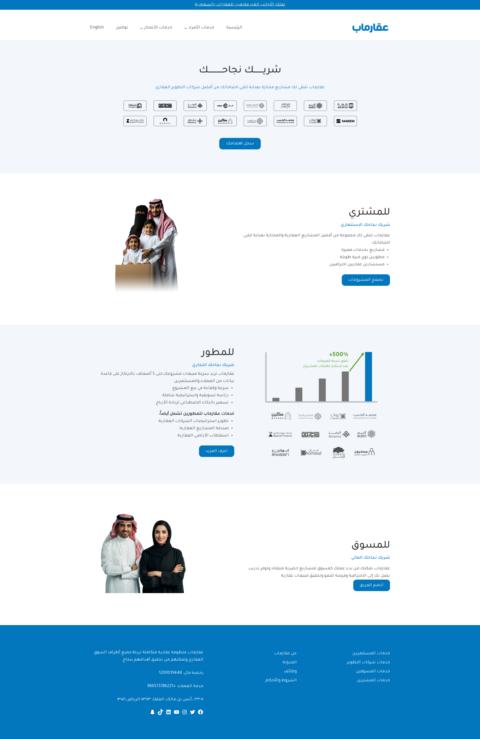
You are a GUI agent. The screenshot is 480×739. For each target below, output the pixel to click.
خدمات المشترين (373, 680)
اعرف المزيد (217, 451)
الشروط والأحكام (281, 680)
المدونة (289, 662)
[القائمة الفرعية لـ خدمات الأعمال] (141, 27)
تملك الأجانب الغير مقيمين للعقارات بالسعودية (240, 4)
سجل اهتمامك (240, 143)
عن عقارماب (285, 653)
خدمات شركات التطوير (368, 662)
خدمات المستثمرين (371, 653)
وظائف (290, 671)
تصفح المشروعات (366, 280)
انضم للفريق (372, 585)
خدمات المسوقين (373, 671)
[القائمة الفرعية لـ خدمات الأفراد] (185, 27)
